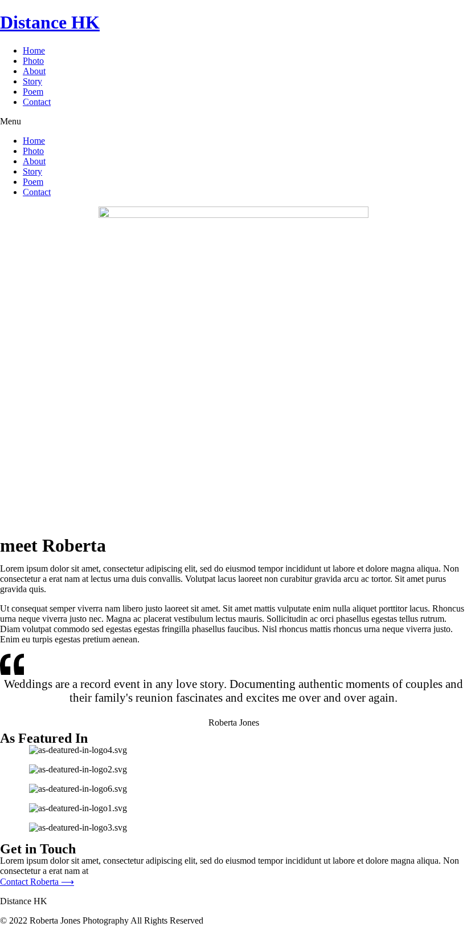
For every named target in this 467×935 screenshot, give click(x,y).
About (34, 71)
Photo (33, 61)
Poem (33, 91)
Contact (37, 102)
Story (32, 81)
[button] (37, 882)
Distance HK (50, 22)
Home (34, 50)
